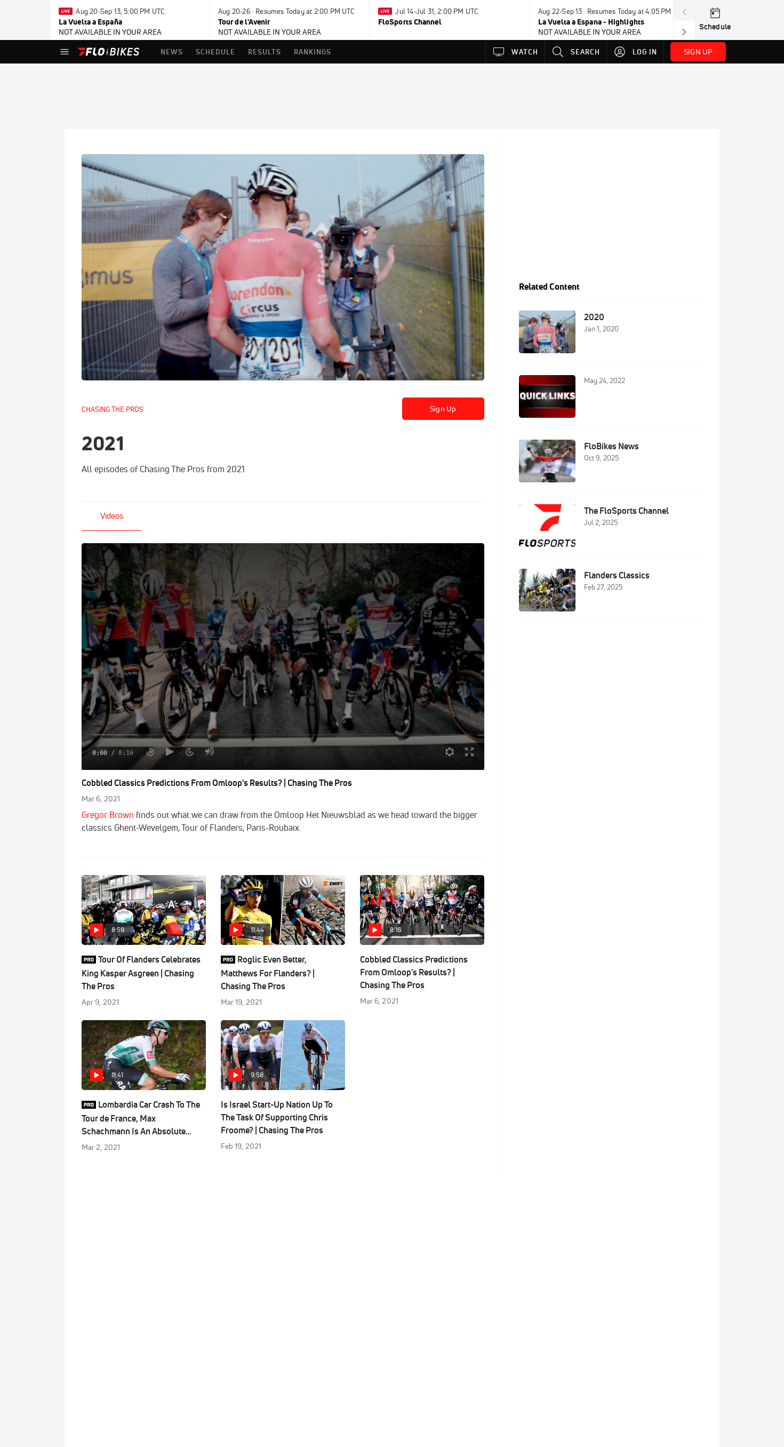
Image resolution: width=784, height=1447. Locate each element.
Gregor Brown (108, 814)
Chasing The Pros (112, 409)
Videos (111, 516)
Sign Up (443, 409)
